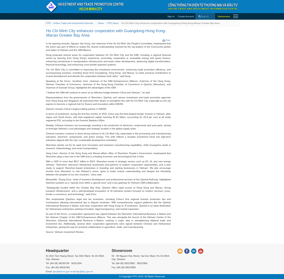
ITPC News (112, 23)
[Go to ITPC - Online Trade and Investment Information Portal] (85, 6)
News (101, 23)
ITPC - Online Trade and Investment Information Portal (70, 23)
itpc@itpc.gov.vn (84, 271)
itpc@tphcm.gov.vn (63, 271)
